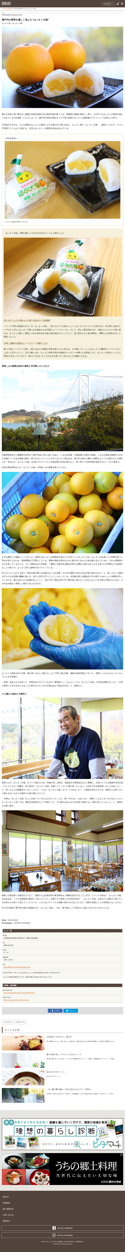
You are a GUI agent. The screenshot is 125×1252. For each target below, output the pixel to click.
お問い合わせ (8, 1215)
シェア (57, 1010)
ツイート (72, 1010)
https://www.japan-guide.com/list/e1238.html (19, 993)
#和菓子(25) (20, 1022)
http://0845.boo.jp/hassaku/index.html (17, 967)
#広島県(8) (7, 1022)
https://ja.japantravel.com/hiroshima (16, 1000)
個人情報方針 (8, 1209)
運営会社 (6, 1221)
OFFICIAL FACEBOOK (65, 1228)
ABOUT (6, 1197)
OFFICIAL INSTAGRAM (65, 1235)
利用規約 (6, 1203)
